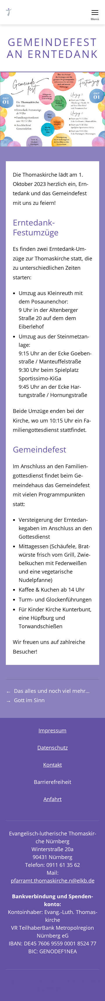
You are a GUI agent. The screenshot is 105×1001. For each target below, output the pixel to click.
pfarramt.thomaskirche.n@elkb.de (52, 880)
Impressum (52, 730)
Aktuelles (16, 981)
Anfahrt (52, 799)
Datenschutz (52, 747)
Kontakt (52, 764)
